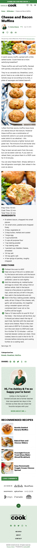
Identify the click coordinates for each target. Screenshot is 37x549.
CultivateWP (26, 546)
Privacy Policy (11, 546)
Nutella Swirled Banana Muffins (21, 429)
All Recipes (10, 11)
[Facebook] (11, 526)
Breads (3, 355)
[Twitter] (18, 526)
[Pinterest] (15, 526)
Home (3, 11)
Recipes (19, 531)
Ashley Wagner (14, 27)
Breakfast (10, 355)
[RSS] (26, 526)
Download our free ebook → (18, 1)
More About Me (17, 411)
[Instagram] (22, 526)
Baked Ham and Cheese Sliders (21, 442)
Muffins (18, 355)
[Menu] (35, 5)
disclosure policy (31, 38)
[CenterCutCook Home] (9, 5)
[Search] (31, 5)
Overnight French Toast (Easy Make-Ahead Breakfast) (22, 455)
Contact (18, 538)
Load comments (10, 478)
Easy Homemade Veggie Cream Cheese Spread (24, 468)
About (18, 535)
